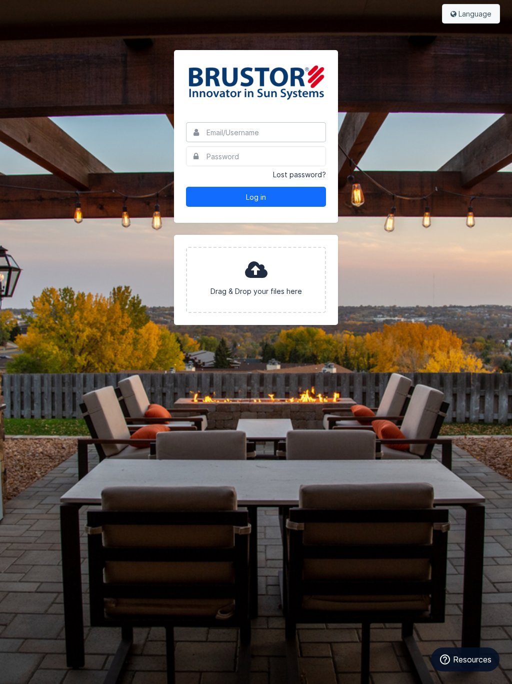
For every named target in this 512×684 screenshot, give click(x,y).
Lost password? (299, 174)
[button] (256, 280)
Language (474, 14)
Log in (256, 197)
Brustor (256, 82)
